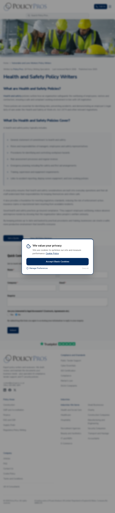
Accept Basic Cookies (57, 261)
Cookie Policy (52, 253)
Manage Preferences (38, 268)
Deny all (85, 268)
